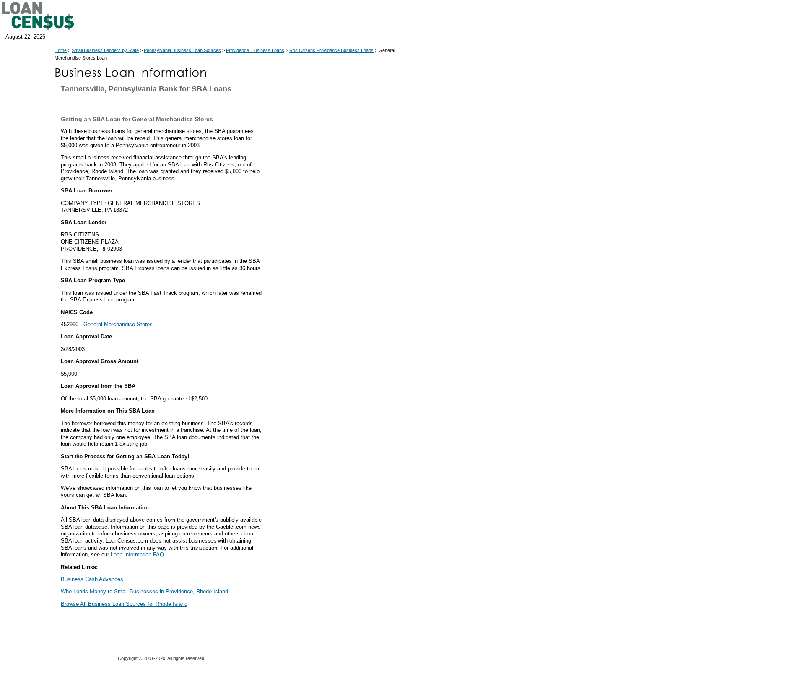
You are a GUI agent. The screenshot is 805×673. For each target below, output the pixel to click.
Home (61, 50)
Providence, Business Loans (255, 50)
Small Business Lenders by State (105, 50)
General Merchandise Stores (118, 324)
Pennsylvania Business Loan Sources (182, 50)
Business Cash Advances (92, 579)
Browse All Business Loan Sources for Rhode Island (124, 604)
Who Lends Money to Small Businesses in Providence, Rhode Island (144, 591)
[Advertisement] (339, 255)
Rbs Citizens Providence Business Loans (331, 50)
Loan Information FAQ (137, 554)
